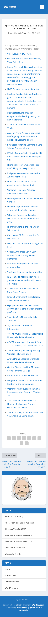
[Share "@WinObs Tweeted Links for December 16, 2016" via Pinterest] (24, 438)
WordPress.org (11, 588)
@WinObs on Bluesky (14, 516)
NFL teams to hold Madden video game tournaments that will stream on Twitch (24, 280)
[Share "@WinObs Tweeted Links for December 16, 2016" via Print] (26, 443)
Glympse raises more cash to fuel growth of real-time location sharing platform (24, 309)
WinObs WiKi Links (13, 554)
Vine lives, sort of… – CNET (20, 53)
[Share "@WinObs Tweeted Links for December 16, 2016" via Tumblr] (19, 438)
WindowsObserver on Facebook (19, 535)
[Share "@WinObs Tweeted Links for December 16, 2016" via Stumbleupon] (39, 438)
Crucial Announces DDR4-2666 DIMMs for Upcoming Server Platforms (21, 255)
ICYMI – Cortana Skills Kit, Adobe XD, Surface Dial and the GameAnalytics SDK (24, 156)
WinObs (22, 33)
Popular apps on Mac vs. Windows (23, 375)
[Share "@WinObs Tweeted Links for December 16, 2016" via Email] (21, 443)
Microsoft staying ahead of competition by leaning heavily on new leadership (23, 116)
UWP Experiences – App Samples (23, 89)
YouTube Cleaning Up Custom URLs (24, 272)
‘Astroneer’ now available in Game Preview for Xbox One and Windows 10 (24, 392)
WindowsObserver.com (15, 548)
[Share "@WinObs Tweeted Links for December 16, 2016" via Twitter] (13, 438)
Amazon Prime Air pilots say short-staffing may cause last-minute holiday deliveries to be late (24, 136)
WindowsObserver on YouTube (18, 541)
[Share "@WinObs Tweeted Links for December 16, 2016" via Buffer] (34, 438)
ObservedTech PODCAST (15, 529)
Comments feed (12, 581)
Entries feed (10, 575)
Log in (7, 569)
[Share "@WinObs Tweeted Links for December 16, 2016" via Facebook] (8, 438)
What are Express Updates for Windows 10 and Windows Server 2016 (23, 218)
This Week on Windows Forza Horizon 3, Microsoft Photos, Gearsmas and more (21, 404)
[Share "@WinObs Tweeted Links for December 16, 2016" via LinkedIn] (29, 438)
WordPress (22, 607)
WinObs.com (38, 605)
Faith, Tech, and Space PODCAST (19, 523)
